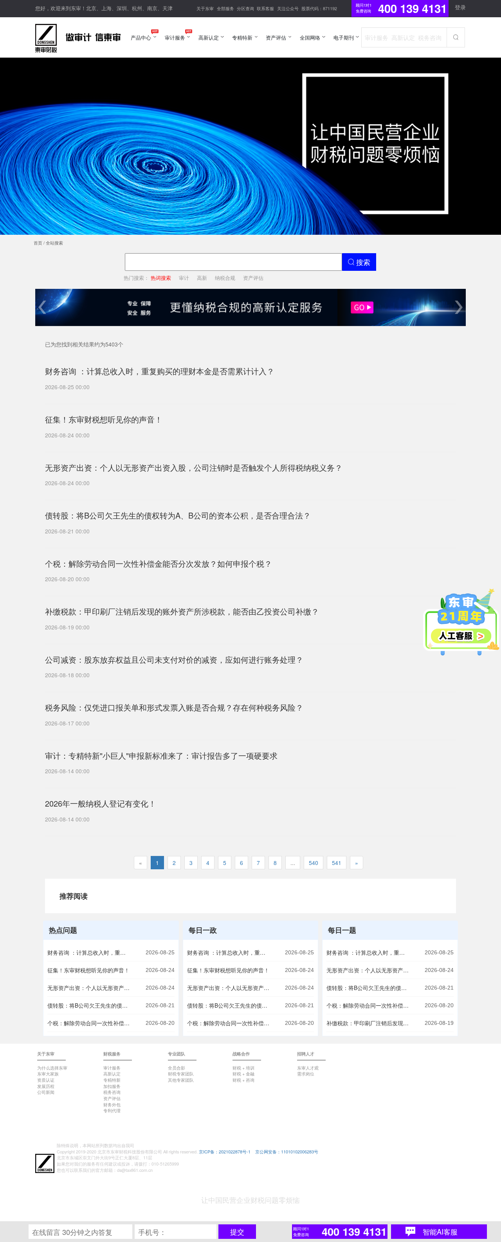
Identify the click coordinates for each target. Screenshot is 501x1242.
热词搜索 (161, 277)
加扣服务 (112, 1086)
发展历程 (45, 1086)
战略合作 (241, 1054)
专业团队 (176, 1054)
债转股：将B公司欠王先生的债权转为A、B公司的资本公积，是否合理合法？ (88, 1005)
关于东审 (205, 8)
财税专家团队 (181, 1073)
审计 (184, 277)
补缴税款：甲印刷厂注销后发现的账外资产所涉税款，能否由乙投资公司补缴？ (367, 1023)
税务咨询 (112, 1092)
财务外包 (112, 1104)
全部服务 (225, 8)
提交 (237, 1231)
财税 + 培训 (243, 1067)
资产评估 (253, 277)
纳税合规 (225, 277)
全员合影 (176, 1067)
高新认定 (112, 1073)
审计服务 (112, 1067)
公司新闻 (45, 1092)
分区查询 (245, 8)
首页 (38, 242)
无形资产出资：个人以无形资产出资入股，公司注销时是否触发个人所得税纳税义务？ (88, 988)
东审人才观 (308, 1067)
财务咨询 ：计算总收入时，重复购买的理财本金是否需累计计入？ (88, 952)
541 (336, 863)
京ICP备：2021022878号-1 (224, 1151)
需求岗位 (305, 1073)
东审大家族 (48, 1073)
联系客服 (265, 8)
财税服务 (112, 1054)
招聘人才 (305, 1054)
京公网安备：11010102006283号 (286, 1151)
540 (313, 863)
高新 (202, 277)
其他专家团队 (181, 1080)
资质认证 (45, 1080)
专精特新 (112, 1080)
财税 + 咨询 (243, 1080)
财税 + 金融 (243, 1073)
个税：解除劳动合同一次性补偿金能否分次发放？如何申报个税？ (88, 1023)
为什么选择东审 (52, 1067)
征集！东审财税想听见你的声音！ (88, 970)
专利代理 (112, 1110)
